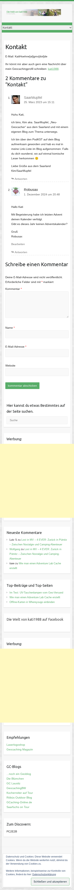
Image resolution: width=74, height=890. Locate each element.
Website (10, 365)
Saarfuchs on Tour (18, 807)
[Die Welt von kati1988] (33, 13)
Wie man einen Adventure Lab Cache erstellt (34, 597)
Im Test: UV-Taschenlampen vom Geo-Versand (36, 592)
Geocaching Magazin (20, 749)
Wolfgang (14, 549)
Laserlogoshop (16, 744)
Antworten (21, 178)
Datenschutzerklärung (44, 874)
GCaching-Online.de (19, 802)
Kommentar (13, 288)
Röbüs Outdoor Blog (19, 797)
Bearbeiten (18, 244)
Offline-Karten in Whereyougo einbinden (32, 602)
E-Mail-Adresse (15, 346)
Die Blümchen (15, 778)
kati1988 (53, 68)
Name (10, 327)
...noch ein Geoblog (19, 773)
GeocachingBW (16, 788)
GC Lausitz (13, 783)
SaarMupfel (33, 98)
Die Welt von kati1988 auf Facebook (35, 619)
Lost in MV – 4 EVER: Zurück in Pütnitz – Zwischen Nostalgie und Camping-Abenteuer (35, 554)
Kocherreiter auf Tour (20, 792)
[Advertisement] (37, 481)
